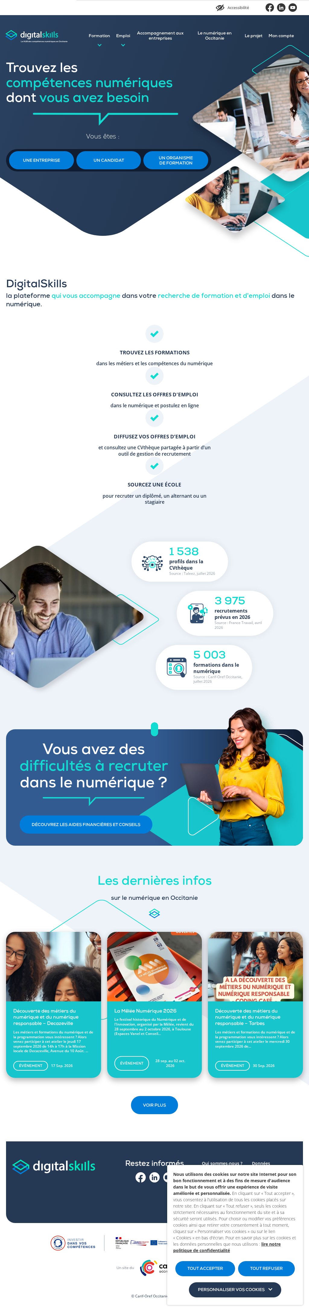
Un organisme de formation (176, 161)
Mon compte (281, 36)
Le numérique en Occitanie (215, 36)
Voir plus (154, 1106)
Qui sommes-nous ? (222, 1163)
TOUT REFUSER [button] (266, 1269)
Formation (99, 36)
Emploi (123, 36)
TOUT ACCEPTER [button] (205, 1269)
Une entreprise (41, 161)
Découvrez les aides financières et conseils (86, 825)
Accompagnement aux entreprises (160, 36)
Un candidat (109, 161)
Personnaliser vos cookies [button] (231, 1290)
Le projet (254, 36)
